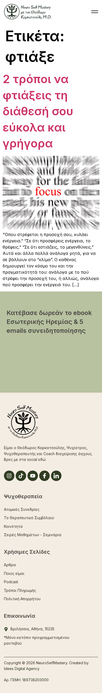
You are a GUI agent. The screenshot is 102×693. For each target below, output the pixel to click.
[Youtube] (32, 476)
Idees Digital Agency (21, 668)
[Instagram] (9, 476)
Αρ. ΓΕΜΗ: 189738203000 (26, 680)
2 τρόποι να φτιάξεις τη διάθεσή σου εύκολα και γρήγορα (38, 111)
